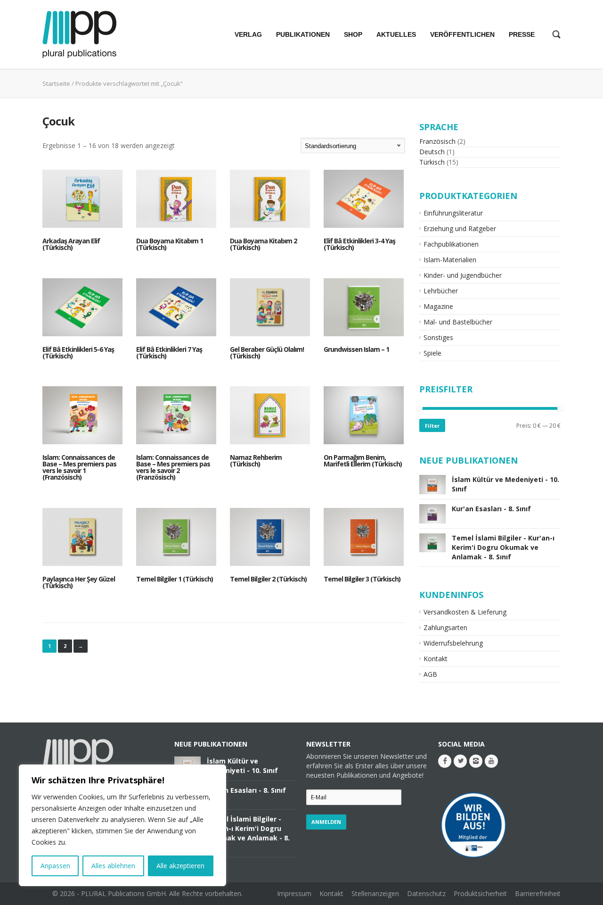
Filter (432, 425)
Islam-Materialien (450, 259)
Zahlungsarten (445, 627)
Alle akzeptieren (180, 865)
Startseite (56, 83)
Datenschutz (426, 893)
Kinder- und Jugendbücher (463, 275)
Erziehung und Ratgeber (460, 228)
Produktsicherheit (480, 893)
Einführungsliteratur (453, 212)
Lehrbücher (441, 290)
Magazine (438, 306)
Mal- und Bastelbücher (458, 321)
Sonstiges (438, 337)
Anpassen (55, 865)
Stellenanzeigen (375, 893)
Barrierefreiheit (538, 893)
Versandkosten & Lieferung (465, 611)
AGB (430, 674)
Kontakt (436, 658)
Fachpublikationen (451, 244)
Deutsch (432, 151)
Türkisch (432, 162)
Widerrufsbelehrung (453, 643)
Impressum (294, 893)
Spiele (432, 353)
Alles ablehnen (113, 865)
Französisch (437, 141)
